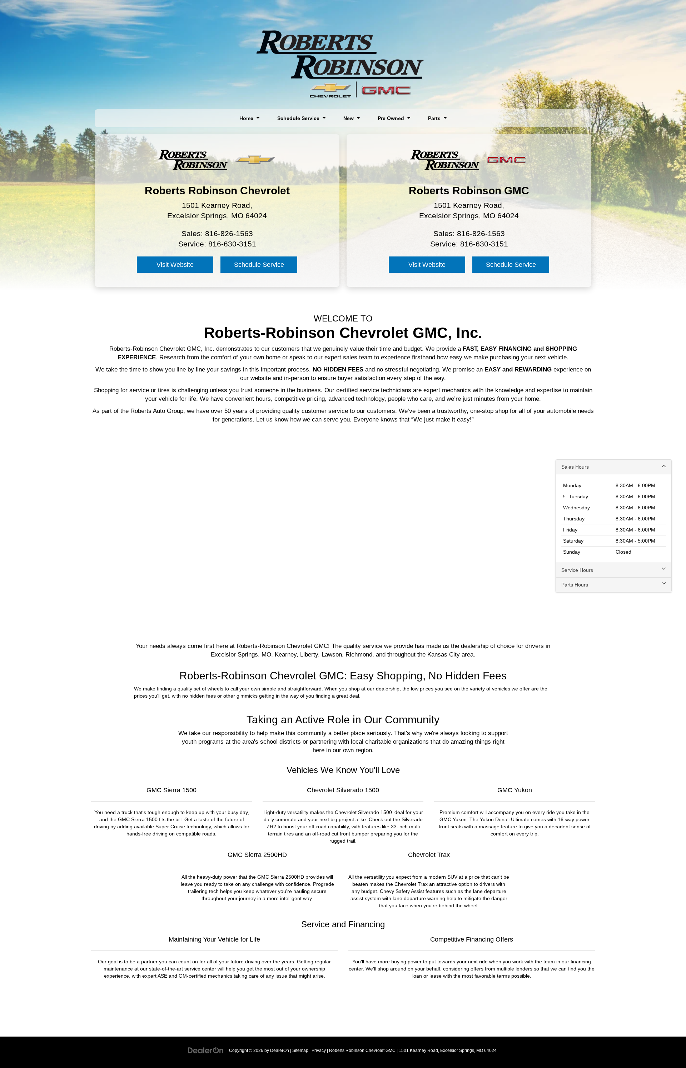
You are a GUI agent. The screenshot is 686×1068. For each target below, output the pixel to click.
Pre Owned (392, 118)
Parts (435, 118)
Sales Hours (575, 467)
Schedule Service (299, 118)
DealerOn (279, 1050)
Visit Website (175, 264)
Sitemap (300, 1050)
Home (247, 118)
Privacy (319, 1050)
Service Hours (577, 570)
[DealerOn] (206, 1050)
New (349, 118)
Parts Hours (574, 585)
